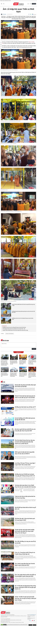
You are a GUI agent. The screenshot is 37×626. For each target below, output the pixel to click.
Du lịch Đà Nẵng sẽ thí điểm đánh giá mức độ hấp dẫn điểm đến (25, 418)
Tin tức (3, 382)
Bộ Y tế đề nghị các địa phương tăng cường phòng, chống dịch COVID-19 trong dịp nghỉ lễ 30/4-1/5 (25, 587)
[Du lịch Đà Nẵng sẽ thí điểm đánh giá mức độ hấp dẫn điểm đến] (7, 421)
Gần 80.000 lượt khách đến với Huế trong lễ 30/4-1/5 (25, 508)
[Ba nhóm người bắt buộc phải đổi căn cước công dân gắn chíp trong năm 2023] (7, 432)
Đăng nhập (34, 3)
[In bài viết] (30, 14)
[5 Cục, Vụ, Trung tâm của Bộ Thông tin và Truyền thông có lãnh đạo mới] (7, 556)
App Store (30, 625)
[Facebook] (1, 42)
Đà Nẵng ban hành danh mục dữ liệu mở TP (25, 407)
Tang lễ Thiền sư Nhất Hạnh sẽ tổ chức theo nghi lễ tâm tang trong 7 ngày (23, 305)
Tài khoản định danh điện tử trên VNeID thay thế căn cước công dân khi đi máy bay (25, 486)
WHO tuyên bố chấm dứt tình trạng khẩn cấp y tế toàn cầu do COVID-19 (24, 452)
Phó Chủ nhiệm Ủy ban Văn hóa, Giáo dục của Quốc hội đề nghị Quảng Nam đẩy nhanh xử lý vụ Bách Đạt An (25, 441)
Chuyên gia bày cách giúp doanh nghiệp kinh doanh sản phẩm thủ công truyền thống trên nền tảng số (24, 531)
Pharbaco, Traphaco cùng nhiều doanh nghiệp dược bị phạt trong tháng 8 (13, 375)
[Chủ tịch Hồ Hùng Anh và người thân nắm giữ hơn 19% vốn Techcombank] (32, 357)
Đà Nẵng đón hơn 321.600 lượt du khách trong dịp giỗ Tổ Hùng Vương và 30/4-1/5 (25, 475)
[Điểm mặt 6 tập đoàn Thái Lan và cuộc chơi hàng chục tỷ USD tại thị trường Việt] (23, 369)
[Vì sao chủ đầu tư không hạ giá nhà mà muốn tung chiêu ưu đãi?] (5, 369)
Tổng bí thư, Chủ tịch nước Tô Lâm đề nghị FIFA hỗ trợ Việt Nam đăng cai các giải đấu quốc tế (32, 375)
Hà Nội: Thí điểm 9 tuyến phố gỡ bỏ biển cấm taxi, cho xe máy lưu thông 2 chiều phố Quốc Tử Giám (25, 598)
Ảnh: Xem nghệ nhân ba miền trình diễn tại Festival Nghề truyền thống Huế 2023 (25, 575)
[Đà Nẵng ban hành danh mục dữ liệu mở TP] (7, 410)
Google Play (34, 625)
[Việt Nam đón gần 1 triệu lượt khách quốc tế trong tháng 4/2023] (7, 522)
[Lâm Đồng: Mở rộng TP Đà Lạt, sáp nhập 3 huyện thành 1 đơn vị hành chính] (7, 466)
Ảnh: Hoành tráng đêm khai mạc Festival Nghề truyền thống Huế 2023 (25, 564)
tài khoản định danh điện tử (21, 490)
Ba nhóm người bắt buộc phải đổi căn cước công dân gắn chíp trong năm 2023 (25, 429)
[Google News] (34, 14)
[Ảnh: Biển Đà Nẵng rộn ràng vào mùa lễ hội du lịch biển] (7, 545)
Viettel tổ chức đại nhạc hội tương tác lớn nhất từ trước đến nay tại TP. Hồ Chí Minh (25, 396)
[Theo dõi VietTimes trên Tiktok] (34, 620)
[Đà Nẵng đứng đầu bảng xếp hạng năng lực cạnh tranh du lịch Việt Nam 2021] (6, 313)
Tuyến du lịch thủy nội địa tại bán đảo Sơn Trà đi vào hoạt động (25, 497)
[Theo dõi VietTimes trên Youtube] (32, 620)
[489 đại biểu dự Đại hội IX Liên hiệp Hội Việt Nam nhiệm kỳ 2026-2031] (23, 357)
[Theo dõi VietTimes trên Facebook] (29, 620)
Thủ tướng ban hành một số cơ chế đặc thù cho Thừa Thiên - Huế (14, 328)
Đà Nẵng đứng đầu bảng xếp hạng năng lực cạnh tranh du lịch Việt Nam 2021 (23, 312)
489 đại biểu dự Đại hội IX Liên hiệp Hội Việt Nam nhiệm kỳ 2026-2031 (22, 362)
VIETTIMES (18, 3)
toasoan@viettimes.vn (32, 614)
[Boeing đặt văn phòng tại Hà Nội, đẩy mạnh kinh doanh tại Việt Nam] (7, 388)
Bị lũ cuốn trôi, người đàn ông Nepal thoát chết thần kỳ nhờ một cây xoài (13, 362)
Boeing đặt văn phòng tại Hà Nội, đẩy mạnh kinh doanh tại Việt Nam (25, 385)
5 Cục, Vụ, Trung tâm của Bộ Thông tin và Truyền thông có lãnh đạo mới (25, 553)
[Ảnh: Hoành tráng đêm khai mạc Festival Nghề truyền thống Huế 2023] (7, 567)
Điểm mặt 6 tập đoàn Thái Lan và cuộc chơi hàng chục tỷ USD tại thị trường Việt (23, 375)
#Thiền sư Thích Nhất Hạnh (9, 333)
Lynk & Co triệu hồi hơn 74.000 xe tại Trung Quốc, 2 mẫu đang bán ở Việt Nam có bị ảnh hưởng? (4, 363)
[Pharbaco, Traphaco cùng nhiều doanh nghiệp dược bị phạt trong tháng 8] (14, 369)
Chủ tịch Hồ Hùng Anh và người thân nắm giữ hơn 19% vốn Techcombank (32, 362)
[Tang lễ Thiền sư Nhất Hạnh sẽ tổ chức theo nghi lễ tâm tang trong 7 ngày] (6, 306)
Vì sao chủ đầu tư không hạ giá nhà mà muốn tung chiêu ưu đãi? (4, 375)
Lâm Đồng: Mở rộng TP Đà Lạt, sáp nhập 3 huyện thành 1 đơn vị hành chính (25, 463)
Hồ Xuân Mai (4, 14)
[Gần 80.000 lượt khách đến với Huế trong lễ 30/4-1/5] (7, 511)
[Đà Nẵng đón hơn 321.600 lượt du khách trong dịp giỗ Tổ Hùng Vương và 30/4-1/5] (7, 477)
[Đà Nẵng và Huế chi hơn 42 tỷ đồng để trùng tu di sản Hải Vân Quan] (6, 320)
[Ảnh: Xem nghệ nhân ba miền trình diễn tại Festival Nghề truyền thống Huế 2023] (7, 578)
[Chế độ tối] (30, 3)
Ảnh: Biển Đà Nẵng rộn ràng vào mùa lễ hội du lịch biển (25, 542)
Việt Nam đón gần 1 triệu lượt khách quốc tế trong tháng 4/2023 (25, 519)
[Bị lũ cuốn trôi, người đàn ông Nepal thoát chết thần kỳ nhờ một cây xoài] (14, 357)
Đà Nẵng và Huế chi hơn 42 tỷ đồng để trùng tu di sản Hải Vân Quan (22, 319)
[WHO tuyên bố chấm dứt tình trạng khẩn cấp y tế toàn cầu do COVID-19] (7, 455)
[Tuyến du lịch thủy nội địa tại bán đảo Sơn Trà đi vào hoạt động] (7, 499)
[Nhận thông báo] (28, 3)
